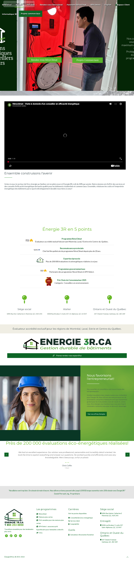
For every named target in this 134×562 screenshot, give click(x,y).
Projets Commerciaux (88, 60)
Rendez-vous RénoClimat (44, 60)
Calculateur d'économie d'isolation (82, 535)
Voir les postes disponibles (77, 513)
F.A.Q (40, 533)
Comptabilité (74, 524)
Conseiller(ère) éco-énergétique (81, 518)
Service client (75, 521)
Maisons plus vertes (46, 517)
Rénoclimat (43, 514)
